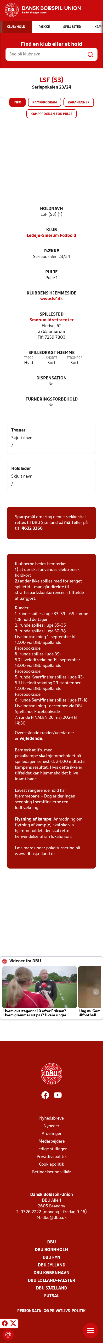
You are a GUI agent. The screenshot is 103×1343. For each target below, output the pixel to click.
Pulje (51, 272)
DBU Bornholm (51, 1250)
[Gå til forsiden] (40, 10)
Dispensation (51, 378)
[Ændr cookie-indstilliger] (8, 1335)
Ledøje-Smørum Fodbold (51, 236)
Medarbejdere (52, 1141)
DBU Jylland (51, 1265)
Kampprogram (44, 102)
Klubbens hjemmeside (51, 293)
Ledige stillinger (51, 1149)
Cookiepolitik (51, 1165)
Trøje (28, 358)
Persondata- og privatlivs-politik (51, 1311)
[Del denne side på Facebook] (5, 1324)
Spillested (51, 314)
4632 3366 (32, 529)
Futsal (51, 1296)
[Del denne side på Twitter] (13, 1324)
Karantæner (79, 102)
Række (51, 251)
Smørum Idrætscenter (52, 320)
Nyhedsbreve (51, 1118)
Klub (51, 230)
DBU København (51, 1273)
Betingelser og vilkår (51, 1172)
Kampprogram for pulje (51, 114)
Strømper (74, 358)
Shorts (51, 358)
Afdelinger (52, 1134)
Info (17, 102)
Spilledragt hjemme (52, 353)
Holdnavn (51, 209)
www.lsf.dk (51, 299)
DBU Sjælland (51, 1288)
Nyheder (51, 1126)
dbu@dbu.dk (54, 1218)
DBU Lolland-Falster (51, 1281)
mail (68, 523)
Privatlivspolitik (52, 1157)
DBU (51, 1242)
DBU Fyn (51, 1258)
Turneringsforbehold (52, 399)
